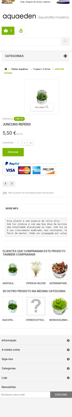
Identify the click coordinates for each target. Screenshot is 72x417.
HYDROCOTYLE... (36, 320)
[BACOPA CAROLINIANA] (13, 306)
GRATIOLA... (9, 283)
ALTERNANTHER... (59, 283)
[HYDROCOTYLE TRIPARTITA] (36, 306)
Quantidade (8, 143)
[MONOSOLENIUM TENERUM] (59, 306)
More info (12, 208)
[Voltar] (6, 69)
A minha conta (11, 349)
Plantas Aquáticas (19, 69)
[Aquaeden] (35, 16)
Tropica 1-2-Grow (41, 69)
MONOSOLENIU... (59, 320)
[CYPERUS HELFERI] (36, 270)
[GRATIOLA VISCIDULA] (13, 270)
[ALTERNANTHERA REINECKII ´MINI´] (59, 270)
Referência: (8, 119)
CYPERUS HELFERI (36, 283)
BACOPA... (9, 320)
